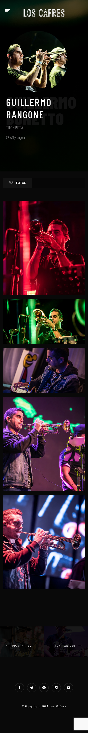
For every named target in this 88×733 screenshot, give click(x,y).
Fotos (20, 183)
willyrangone (17, 137)
